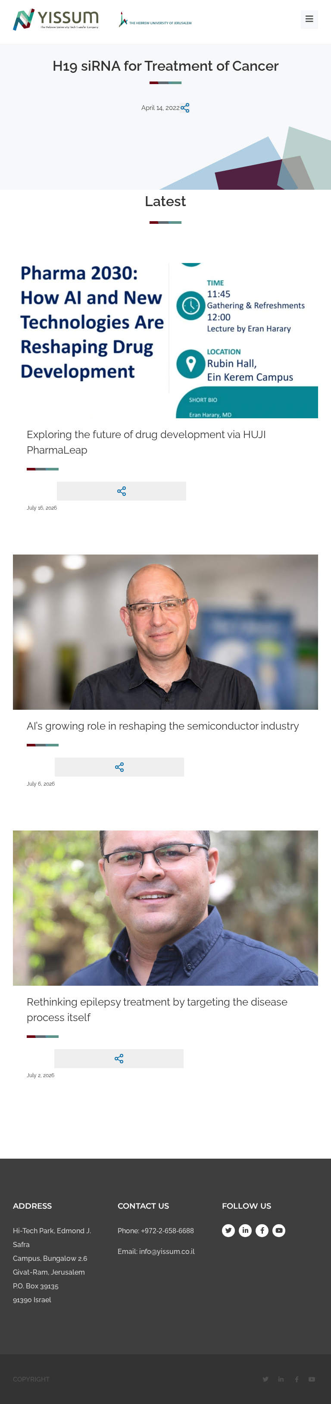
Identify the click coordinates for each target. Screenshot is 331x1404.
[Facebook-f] (262, 1230)
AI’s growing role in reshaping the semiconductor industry (163, 726)
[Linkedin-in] (245, 1230)
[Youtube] (278, 1230)
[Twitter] (228, 1230)
